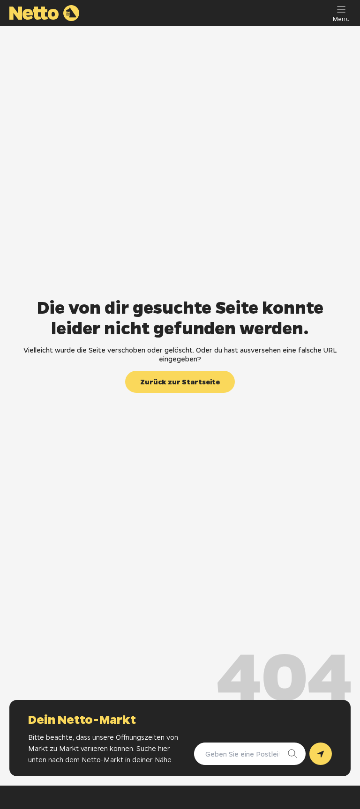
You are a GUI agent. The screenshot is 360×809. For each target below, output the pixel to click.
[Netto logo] (44, 13)
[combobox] (240, 754)
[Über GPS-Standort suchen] (320, 754)
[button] (180, 382)
